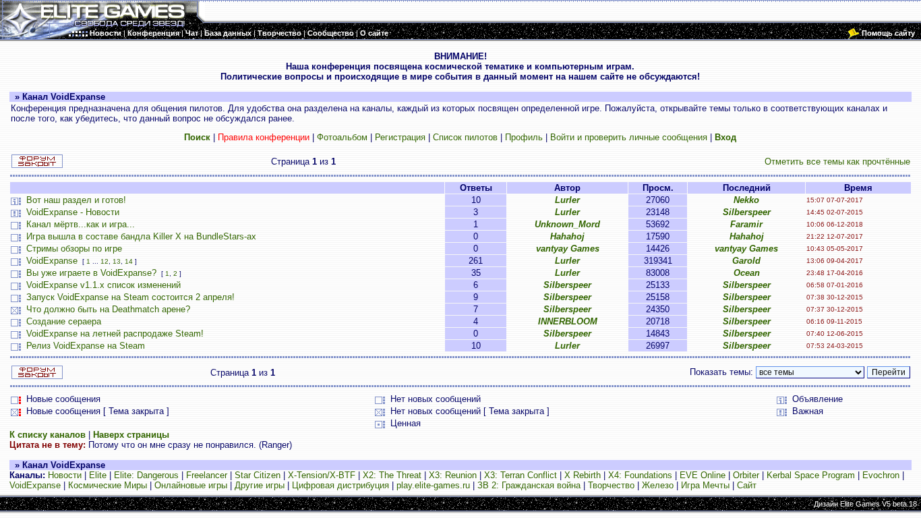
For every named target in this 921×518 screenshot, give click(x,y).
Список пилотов (465, 137)
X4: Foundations (640, 475)
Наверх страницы (131, 435)
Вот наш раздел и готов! (76, 200)
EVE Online (702, 475)
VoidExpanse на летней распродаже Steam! (115, 333)
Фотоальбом (342, 137)
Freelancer (206, 475)
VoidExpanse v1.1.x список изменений (103, 285)
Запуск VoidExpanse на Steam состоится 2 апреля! (130, 297)
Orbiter (746, 475)
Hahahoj (567, 236)
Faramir (746, 224)
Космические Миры (107, 485)
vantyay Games (567, 248)
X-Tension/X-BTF (321, 475)
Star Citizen (257, 475)
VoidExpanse (52, 261)
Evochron (880, 475)
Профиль (524, 137)
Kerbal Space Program (811, 475)
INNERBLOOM (567, 321)
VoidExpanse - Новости (72, 212)
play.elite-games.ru (433, 485)
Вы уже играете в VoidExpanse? (91, 273)
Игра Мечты (705, 485)
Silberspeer (747, 212)
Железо (658, 485)
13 (117, 261)
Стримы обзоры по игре (74, 248)
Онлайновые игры (190, 485)
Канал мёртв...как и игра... (80, 224)
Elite (98, 475)
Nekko (746, 200)
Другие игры (260, 485)
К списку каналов (47, 435)
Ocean (747, 273)
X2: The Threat (392, 475)
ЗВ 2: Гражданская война (529, 485)
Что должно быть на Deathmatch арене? (108, 309)
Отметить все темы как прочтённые (837, 161)
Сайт (746, 485)
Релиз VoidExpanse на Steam (85, 346)
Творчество (611, 485)
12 (104, 261)
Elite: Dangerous (146, 475)
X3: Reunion (453, 475)
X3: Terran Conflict (520, 475)
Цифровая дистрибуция (340, 485)
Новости (65, 475)
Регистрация (400, 137)
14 (129, 261)
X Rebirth (582, 475)
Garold (746, 261)
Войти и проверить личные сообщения (628, 137)
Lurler (567, 200)
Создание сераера (63, 321)
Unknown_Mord (567, 224)
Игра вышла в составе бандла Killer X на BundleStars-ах (141, 236)
